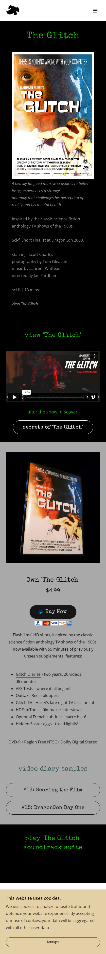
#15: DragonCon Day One (53, 807)
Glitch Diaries (28, 674)
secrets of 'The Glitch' (53, 427)
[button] (95, 11)
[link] (12, 10)
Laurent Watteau (45, 268)
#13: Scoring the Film (53, 790)
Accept (53, 942)
